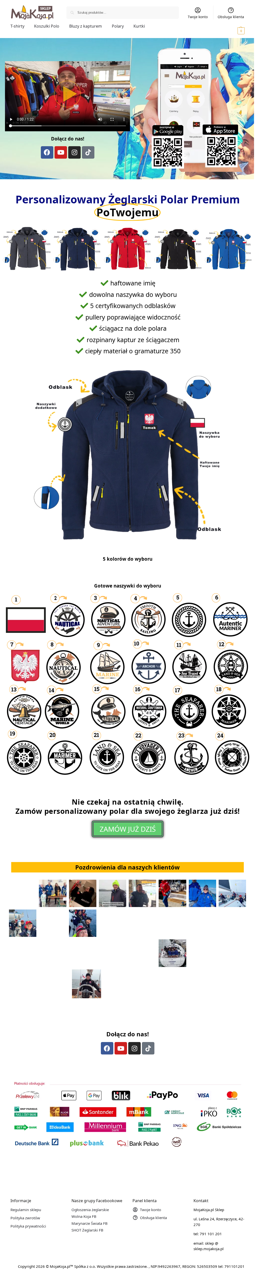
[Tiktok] (88, 152)
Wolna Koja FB (83, 1216)
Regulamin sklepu (25, 1209)
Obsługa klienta (231, 16)
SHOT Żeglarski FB (87, 1230)
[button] (234, 30)
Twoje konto (198, 16)
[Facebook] (47, 152)
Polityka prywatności (28, 1226)
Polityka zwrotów (25, 1217)
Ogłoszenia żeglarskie (90, 1209)
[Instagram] (74, 152)
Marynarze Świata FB (89, 1223)
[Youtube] (61, 152)
